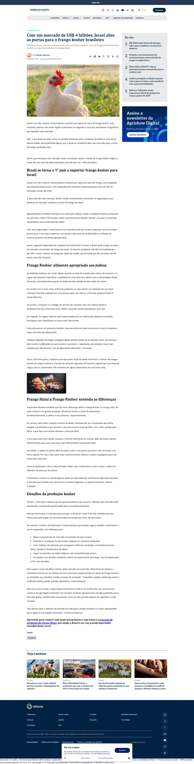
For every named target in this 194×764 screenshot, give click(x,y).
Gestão (76, 18)
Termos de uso (68, 742)
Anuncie (159, 10)
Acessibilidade (32, 742)
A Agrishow (55, 18)
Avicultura (31, 638)
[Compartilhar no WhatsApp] (108, 56)
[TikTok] (127, 10)
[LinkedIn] (118, 10)
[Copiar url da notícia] (90, 56)
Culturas (65, 18)
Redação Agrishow (43, 55)
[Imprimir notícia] (95, 56)
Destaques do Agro (33, 30)
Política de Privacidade (50, 742)
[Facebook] (108, 10)
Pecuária (86, 18)
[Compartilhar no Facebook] (112, 56)
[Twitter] (113, 10)
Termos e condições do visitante (89, 742)
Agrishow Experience (129, 714)
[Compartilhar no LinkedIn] (99, 56)
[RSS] (132, 10)
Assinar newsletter (137, 134)
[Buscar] (139, 10)
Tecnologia (97, 18)
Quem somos (63, 714)
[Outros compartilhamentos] (117, 56)
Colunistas (140, 18)
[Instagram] (103, 10)
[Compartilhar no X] (103, 56)
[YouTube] (122, 10)
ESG (107, 18)
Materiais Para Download (123, 18)
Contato (93, 714)
